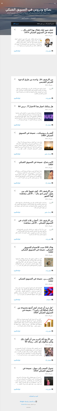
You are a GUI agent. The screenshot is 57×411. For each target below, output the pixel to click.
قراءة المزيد (17, 51)
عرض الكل (16, 23)
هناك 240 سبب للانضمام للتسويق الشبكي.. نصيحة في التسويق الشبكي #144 (37, 249)
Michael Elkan (24, 404)
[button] (15, 30)
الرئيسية (33, 18)
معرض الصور (25, 18)
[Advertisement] (5, 42)
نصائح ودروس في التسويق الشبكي (28, 9)
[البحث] (55, 4)
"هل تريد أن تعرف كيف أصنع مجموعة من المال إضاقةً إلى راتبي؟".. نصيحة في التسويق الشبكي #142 (35, 310)
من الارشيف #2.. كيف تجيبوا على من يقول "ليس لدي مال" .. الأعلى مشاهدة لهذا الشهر (36, 193)
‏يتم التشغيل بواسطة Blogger (27, 401)
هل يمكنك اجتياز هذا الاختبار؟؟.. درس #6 (35, 106)
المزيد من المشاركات (33, 396)
